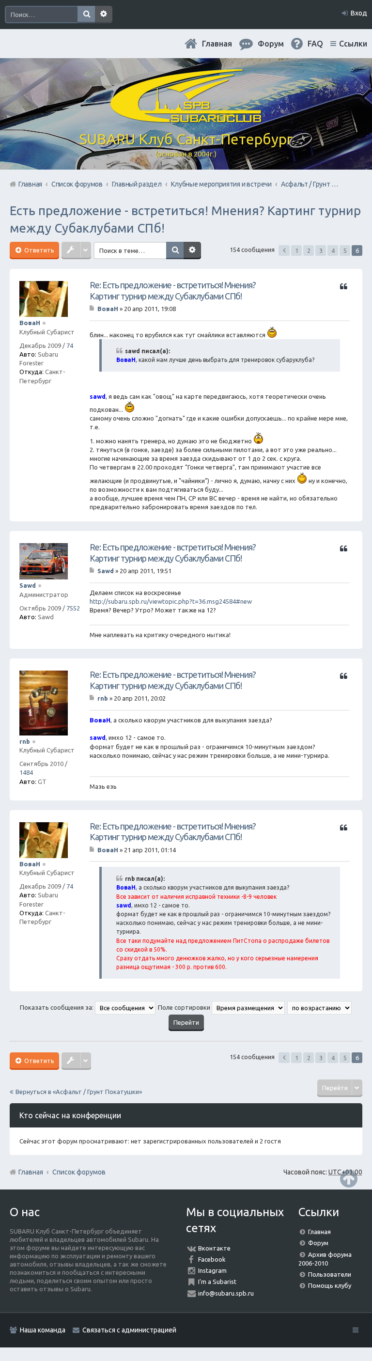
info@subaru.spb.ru (226, 1293)
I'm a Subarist (217, 1281)
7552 (73, 608)
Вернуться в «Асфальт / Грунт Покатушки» (79, 1091)
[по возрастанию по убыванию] (320, 1007)
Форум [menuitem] (271, 43)
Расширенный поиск (103, 14)
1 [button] (296, 250)
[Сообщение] (93, 308)
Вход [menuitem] (359, 13)
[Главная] (186, 118)
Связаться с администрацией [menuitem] (129, 1330)
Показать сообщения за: (57, 1007)
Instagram (212, 1270)
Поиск (86, 14)
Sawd (27, 585)
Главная (217, 43)
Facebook (212, 1259)
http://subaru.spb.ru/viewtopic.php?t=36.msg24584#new (171, 601)
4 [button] (333, 250)
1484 (26, 772)
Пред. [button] (284, 250)
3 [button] (321, 250)
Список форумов (79, 1172)
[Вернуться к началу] (348, 1178)
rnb (24, 741)
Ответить (38, 250)
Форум (318, 1242)
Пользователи (329, 1274)
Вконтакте (214, 1248)
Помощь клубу (329, 1285)
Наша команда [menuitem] (42, 1330)
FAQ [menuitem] (315, 43)
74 (69, 345)
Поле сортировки (185, 1007)
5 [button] (345, 250)
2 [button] (308, 250)
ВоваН (29, 322)
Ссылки (353, 43)
